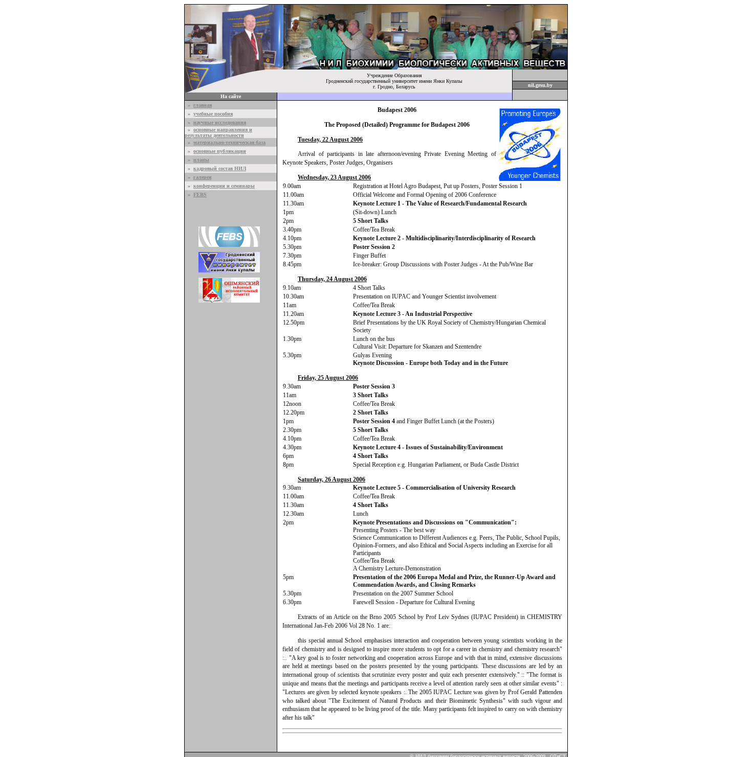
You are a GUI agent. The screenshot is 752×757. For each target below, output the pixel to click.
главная (202, 105)
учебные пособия (213, 114)
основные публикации (219, 151)
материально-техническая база (229, 142)
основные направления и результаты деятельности (218, 132)
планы (201, 160)
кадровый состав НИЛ (219, 168)
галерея (202, 177)
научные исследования (219, 122)
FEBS (200, 194)
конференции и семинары (224, 186)
